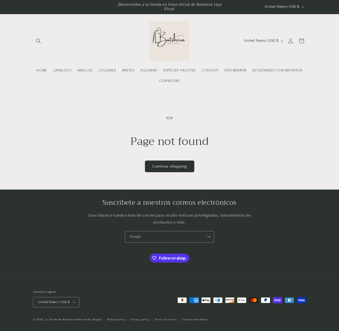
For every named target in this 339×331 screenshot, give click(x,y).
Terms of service (166, 319)
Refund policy (116, 319)
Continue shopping (169, 166)
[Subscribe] (208, 237)
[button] (38, 40)
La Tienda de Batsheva (60, 319)
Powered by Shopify (88, 319)
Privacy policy (140, 319)
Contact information (195, 319)
